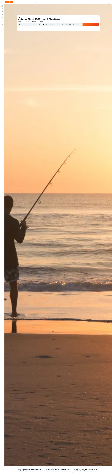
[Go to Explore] (2, 18)
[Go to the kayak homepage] (9, 2)
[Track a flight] (2, 20)
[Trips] (2, 24)
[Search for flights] (2, 6)
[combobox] (20, 21)
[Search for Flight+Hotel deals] (2, 14)
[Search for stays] (2, 8)
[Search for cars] (2, 11)
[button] (2, 2)
